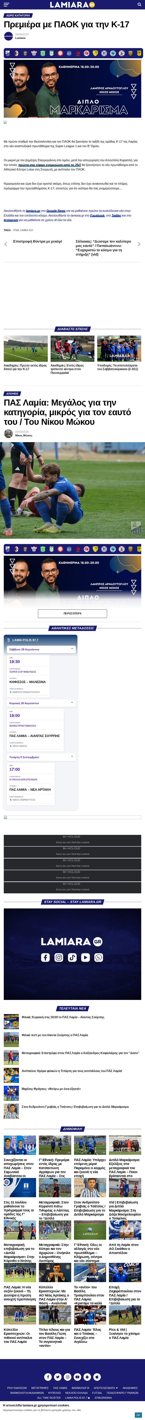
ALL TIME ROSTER (49, 1397)
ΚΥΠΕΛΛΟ (54, 1392)
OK (138, 1415)
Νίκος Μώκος (23, 435)
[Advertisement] (72, 294)
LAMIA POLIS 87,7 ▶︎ (77, 1397)
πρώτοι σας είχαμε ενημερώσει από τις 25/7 (49, 165)
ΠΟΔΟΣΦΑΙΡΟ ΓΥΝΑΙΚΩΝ (122, 1392)
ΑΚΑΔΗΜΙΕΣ (130, 1387)
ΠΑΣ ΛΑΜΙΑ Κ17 (24, 230)
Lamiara (20, 37)
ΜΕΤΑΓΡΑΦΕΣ (40, 1387)
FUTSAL (97, 1392)
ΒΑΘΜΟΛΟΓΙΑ (80, 1387)
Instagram (11, 220)
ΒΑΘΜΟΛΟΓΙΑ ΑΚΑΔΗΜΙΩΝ (27, 1392)
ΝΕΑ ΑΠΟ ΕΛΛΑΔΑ (76, 1392)
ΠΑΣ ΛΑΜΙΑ (60, 1387)
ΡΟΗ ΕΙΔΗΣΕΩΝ (17, 1387)
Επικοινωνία (103, 1397)
